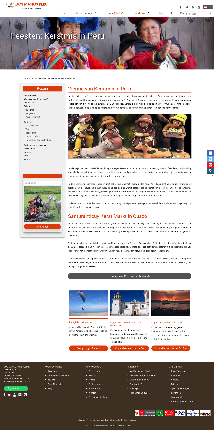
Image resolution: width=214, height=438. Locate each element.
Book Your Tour (178, 371)
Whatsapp (17, 388)
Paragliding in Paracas (88, 348)
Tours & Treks (114, 13)
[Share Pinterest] (210, 165)
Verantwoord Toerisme (58, 375)
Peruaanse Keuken (98, 397)
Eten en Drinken (32, 136)
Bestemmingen (85, 13)
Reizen (42, 88)
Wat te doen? (30, 95)
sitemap (81, 420)
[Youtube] (14, 394)
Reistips (27, 106)
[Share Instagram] (210, 171)
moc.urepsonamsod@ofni (16, 378)
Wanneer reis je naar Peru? (143, 375)
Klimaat (92, 392)
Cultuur (27, 122)
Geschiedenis (31, 125)
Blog (161, 13)
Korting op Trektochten (182, 401)
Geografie (30, 113)
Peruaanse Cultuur (139, 392)
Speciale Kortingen (180, 388)
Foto (26, 155)
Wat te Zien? (29, 102)
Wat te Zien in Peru (139, 379)
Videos (27, 159)
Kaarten (27, 152)
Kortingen (176, 392)
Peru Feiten (29, 109)
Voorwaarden (177, 397)
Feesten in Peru (137, 384)
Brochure (175, 375)
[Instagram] (193, 7)
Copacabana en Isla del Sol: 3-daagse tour (126, 324)
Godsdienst (30, 132)
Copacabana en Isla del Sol (129, 348)
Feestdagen (29, 148)
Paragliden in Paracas (80, 322)
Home (62, 13)
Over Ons (52, 371)
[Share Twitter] (210, 159)
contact (133, 420)
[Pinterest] (199, 7)
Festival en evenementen (35, 145)
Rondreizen (94, 388)
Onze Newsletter (55, 384)
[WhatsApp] (172, 13)
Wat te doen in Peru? (140, 371)
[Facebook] (180, 7)
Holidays (134, 388)
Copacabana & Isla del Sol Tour (167, 322)
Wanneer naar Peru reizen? (36, 99)
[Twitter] (186, 7)
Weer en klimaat (32, 117)
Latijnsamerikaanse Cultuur (38, 140)
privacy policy (115, 420)
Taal (27, 129)
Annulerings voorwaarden (97, 420)
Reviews (51, 379)
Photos (92, 379)
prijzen (125, 420)
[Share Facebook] (210, 153)
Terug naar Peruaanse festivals (129, 276)
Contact (184, 13)
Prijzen (174, 384)
